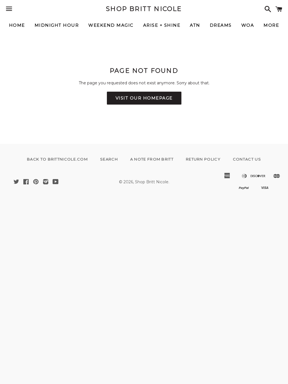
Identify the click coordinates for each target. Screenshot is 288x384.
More (271, 25)
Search (109, 159)
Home (17, 25)
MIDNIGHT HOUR (57, 25)
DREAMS (221, 25)
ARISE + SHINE (162, 25)
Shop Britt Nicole (144, 9)
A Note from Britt (152, 159)
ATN (195, 25)
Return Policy (203, 159)
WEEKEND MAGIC (111, 25)
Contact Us (247, 159)
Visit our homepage (144, 98)
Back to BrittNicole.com (57, 159)
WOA (247, 25)
